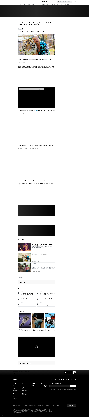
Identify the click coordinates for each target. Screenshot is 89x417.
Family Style (15, 399)
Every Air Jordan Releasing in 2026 (24, 330)
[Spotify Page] (75, 379)
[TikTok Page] (73, 379)
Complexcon (15, 398)
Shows (14, 396)
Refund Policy (24, 391)
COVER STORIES (52, 4)
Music (33, 253)
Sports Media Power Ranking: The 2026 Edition (28, 304)
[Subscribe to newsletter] (73, 386)
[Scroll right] (54, 320)
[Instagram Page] (66, 379)
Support (23, 388)
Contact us (33, 387)
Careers (33, 385)
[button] (20, 107)
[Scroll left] (19, 320)
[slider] (36, 105)
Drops (23, 387)
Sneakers (22, 297)
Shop (23, 385)
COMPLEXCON (67, 4)
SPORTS (37, 4)
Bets (22, 302)
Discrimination (30, 277)
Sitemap (53, 405)
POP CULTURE (42, 4)
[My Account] (74, 1)
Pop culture (15, 390)
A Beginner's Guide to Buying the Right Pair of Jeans (38, 331)
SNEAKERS (28, 4)
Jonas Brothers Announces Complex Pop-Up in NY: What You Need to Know (28, 294)
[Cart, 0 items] (75, 1)
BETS (47, 4)
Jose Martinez (22, 282)
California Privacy (32, 405)
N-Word (26, 277)
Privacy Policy (64, 389)
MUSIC (33, 4)
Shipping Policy (24, 390)
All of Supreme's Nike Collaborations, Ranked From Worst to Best (27, 299)
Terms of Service (71, 389)
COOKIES (58, 405)
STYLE (24, 4)
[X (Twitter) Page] (61, 379)
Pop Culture (34, 263)
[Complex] (44, 1)
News (35, 277)
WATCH (62, 4)
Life (13, 393)
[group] (26, 107)
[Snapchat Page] (71, 379)
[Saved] (72, 2)
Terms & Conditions (16, 405)
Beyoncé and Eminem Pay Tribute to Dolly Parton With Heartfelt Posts (47, 294)
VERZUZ (57, 4)
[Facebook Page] (59, 379)
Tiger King (50, 277)
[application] (36, 97)
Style (41, 302)
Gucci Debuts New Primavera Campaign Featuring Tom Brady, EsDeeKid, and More (47, 304)
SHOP (20, 4)
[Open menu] (13, 2)
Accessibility (47, 405)
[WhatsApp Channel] (63, 379)
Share (32, 31)
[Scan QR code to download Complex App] (74, 372)
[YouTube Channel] (68, 379)
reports (37, 110)
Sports (14, 391)
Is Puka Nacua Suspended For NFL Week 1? (47, 299)
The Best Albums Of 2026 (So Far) (50, 330)
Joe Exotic (48, 59)
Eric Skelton (34, 261)
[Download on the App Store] (68, 372)
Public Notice (40, 405)
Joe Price (33, 271)
